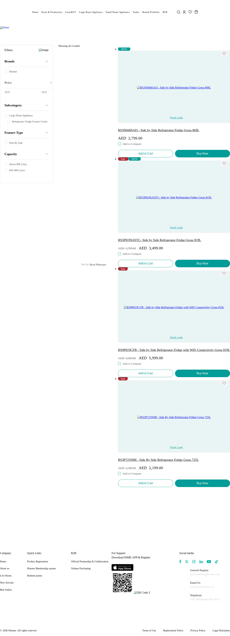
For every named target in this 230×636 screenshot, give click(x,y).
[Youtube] (209, 561)
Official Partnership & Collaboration (89, 561)
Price (8, 82)
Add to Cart (145, 153)
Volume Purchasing (81, 568)
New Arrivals (6, 582)
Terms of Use (149, 630)
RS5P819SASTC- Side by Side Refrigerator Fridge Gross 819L (159, 240)
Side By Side (15, 143)
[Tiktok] (216, 561)
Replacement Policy (173, 630)
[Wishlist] (190, 12)
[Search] (178, 12)
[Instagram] (194, 561)
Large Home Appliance (91, 12)
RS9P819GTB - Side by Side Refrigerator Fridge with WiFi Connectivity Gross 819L (174, 350)
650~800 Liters (17, 170)
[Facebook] (180, 561)
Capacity (10, 154)
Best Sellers (6, 589)
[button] (224, 53)
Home (35, 12)
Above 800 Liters (18, 164)
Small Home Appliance (118, 12)
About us (4, 568)
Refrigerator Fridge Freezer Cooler (29, 121)
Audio (136, 12)
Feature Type (13, 132)
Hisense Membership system (41, 568)
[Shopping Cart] (196, 12)
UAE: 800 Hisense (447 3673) (204, 599)
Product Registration (37, 561)
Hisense (13, 71)
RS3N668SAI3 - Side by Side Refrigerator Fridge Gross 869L (158, 130)
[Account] (184, 12)
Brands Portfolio (151, 12)
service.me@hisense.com (202, 586)
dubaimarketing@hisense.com (205, 574)
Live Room (6, 575)
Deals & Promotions (51, 12)
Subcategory (13, 105)
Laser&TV (70, 12)
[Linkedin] (201, 561)
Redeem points (34, 575)
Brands (9, 61)
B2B (165, 12)
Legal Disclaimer (221, 630)
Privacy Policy (197, 630)
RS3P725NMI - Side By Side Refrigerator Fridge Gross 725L (158, 460)
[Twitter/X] (186, 561)
